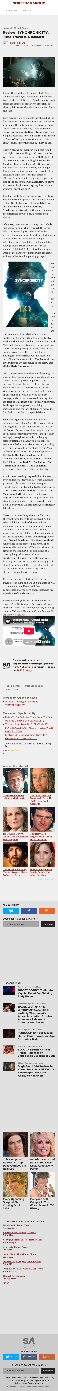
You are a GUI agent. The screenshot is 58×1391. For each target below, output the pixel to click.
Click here (27, 666)
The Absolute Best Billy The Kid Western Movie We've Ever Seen (15, 872)
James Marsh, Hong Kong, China (19, 1254)
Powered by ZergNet (46, 879)
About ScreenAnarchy (15, 1378)
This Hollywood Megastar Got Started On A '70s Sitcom (41, 837)
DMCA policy (24, 670)
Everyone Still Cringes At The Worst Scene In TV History (42, 1204)
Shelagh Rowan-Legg (14, 1276)
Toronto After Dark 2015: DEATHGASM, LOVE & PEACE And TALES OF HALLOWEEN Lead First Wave (29, 728)
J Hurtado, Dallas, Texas (15, 1247)
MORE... (7, 1283)
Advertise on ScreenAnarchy (29, 1383)
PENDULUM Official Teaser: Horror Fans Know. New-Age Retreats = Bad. (36, 1036)
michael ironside (34, 685)
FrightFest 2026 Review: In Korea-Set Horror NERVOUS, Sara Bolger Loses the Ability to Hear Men (36, 1071)
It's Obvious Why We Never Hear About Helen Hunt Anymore (15, 837)
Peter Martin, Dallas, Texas (16, 1225)
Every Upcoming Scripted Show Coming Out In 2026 (13, 1204)
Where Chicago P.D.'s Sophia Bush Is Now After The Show (41, 872)
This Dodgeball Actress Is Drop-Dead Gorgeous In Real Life (14, 1164)
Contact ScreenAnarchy (42, 1378)
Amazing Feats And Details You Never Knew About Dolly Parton (42, 1164)
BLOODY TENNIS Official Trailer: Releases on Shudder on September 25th (36, 1052)
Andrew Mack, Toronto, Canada (19, 1232)
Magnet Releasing (16, 614)
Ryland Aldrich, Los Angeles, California (23, 1269)
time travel (12, 689)
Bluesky (13, 1357)
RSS (48, 1357)
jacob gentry (13, 685)
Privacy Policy (18, 1380)
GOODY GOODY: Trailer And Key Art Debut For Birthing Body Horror (36, 993)
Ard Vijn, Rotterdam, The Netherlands (22, 1240)
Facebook (30, 1357)
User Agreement (38, 1380)
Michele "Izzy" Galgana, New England (22, 1261)
